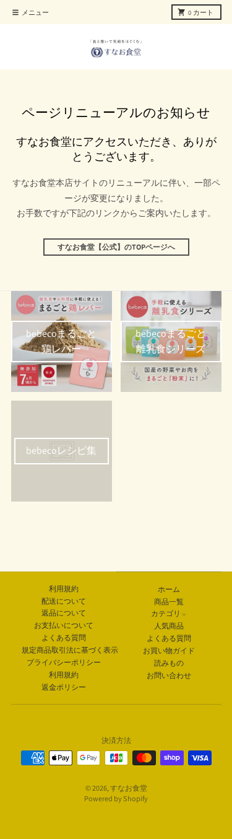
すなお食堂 (128, 788)
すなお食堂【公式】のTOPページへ (116, 246)
